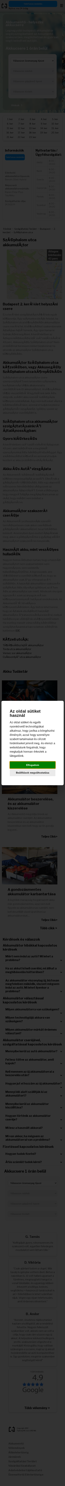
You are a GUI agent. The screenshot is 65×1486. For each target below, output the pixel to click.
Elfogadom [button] (32, 765)
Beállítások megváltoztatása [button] (32, 772)
